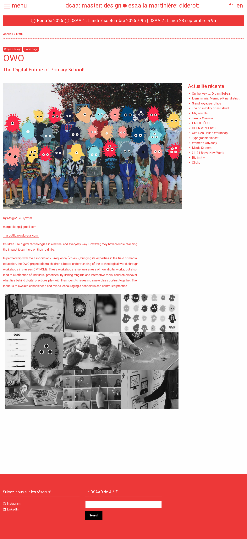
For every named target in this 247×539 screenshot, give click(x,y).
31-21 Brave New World (208, 153)
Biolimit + (198, 157)
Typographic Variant (205, 138)
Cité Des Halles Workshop (210, 133)
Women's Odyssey (204, 143)
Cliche (196, 162)
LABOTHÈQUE (201, 123)
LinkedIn (13, 509)
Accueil (8, 34)
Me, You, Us (200, 113)
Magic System (201, 148)
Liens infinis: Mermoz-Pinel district (215, 98)
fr (231, 5)
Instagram (13, 503)
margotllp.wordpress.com (21, 235)
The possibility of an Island (210, 108)
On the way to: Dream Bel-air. (211, 93)
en (240, 5)
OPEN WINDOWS (204, 128)
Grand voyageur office (206, 103)
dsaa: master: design (93, 5)
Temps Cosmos (202, 118)
